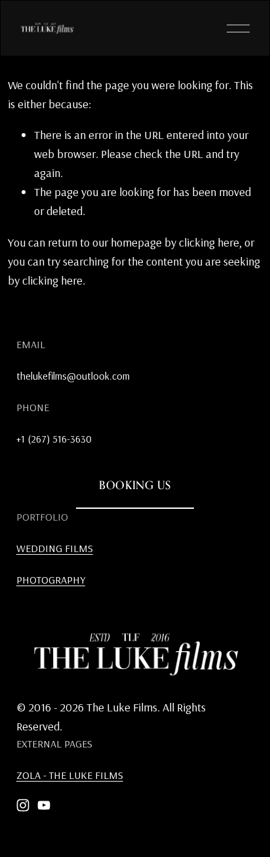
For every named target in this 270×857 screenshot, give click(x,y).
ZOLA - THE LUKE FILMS (69, 775)
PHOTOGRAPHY (50, 579)
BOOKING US (135, 485)
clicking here (209, 242)
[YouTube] (43, 805)
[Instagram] (22, 805)
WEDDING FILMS (54, 548)
